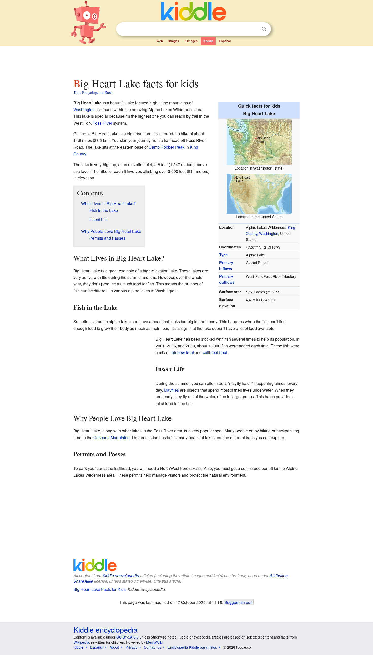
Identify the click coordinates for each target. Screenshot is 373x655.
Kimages (191, 41)
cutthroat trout (215, 352)
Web (160, 41)
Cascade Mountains (111, 437)
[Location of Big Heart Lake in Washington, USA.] (259, 193)
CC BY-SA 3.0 (127, 637)
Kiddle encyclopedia (120, 575)
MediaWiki (154, 642)
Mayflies (171, 390)
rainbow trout (182, 352)
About (114, 647)
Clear (253, 29)
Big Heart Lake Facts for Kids (99, 589)
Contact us (152, 647)
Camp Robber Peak (166, 147)
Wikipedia (81, 642)
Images (173, 41)
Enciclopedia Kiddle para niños (192, 647)
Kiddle (78, 647)
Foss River (102, 123)
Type (223, 254)
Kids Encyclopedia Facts (93, 92)
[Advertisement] (186, 61)
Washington (84, 109)
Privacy (131, 647)
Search (264, 29)
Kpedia (208, 41)
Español (225, 41)
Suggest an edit (238, 602)
